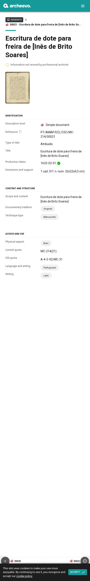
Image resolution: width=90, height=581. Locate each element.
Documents (14, 19)
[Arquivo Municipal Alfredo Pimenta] (17, 6)
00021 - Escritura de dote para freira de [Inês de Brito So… (45, 24)
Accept (75, 571)
